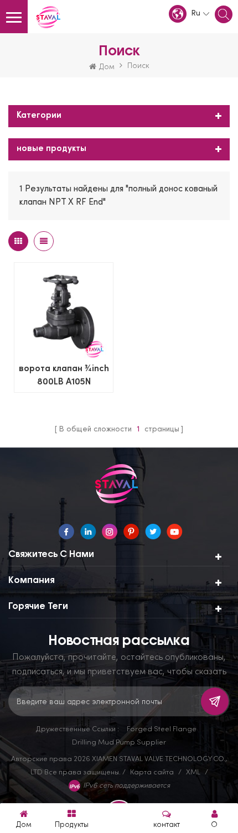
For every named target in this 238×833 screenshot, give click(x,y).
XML (193, 771)
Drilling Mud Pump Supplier (119, 741)
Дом (107, 66)
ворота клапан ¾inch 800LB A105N (64, 376)
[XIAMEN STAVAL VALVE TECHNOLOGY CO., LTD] (49, 17)
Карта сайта (152, 771)
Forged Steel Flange (161, 728)
